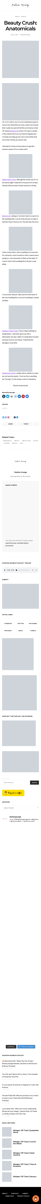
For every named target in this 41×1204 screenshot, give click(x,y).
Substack (9, 1196)
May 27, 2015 (14, 34)
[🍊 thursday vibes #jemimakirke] (20, 944)
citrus (36, 440)
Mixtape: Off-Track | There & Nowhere (24, 1165)
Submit (25, 1193)
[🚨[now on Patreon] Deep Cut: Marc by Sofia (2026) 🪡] (20, 1032)
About (5, 1193)
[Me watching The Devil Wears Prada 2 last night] (20, 966)
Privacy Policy (23, 1196)
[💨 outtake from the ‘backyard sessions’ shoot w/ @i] (20, 988)
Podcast (15, 1193)
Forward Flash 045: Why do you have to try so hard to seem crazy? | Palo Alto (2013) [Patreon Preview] (20, 1098)
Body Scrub (6, 216)
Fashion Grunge (25, 34)
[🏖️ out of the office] (20, 835)
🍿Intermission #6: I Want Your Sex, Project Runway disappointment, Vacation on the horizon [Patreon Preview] (19, 1063)
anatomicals (8, 440)
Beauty (17, 16)
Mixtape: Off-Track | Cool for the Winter (24, 1143)
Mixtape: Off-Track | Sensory (24, 1177)
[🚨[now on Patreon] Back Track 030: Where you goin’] (20, 1010)
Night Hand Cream (9, 179)
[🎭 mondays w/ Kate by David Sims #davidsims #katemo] (20, 879)
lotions (7, 443)
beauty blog (27, 440)
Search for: (6, 779)
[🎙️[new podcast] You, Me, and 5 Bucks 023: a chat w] (20, 922)
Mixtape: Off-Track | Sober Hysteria (24, 1154)
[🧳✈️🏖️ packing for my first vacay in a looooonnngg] (20, 857)
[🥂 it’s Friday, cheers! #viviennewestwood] (20, 901)
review (15, 443)
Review (23, 16)
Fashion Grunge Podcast (13, 1055)
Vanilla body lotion (9, 373)
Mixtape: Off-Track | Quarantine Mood (26, 1131)
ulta (21, 443)
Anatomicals (14, 131)
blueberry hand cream (10, 331)
